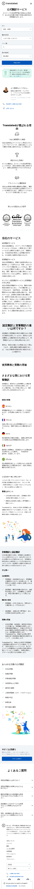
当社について (10, 841)
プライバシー (10, 859)
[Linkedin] (27, 880)
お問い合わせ (10, 108)
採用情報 (9, 851)
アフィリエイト (11, 854)
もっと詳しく (17, 76)
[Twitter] (18, 880)
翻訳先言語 (5, 35)
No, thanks (22, 885)
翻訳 (8, 846)
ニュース (9, 843)
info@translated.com (16, 876)
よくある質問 (10, 848)
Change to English (11, 885)
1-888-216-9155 (14, 873)
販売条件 (9, 856)
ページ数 (4, 43)
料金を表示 (17, 62)
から (3, 25)
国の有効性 (5, 52)
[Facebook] (9, 880)
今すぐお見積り (17, 758)
